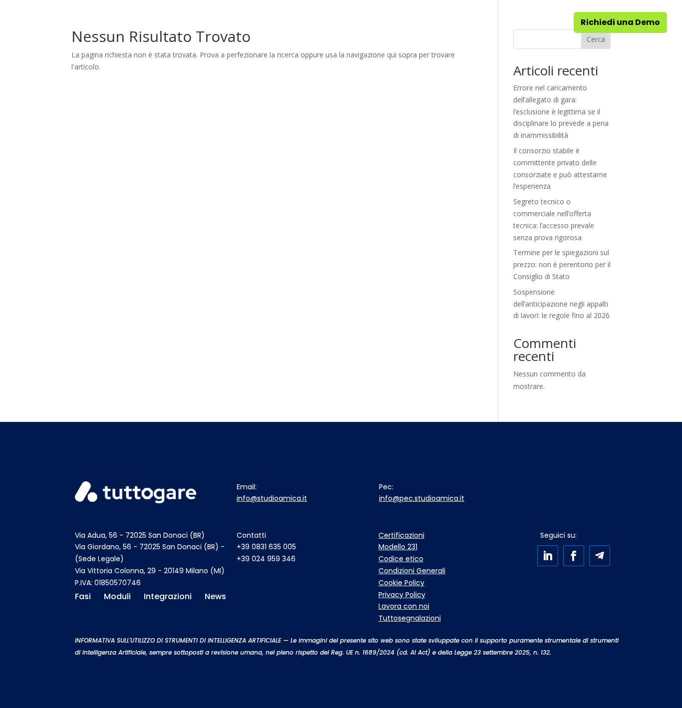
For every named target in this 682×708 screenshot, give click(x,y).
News (423, 22)
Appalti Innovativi (303, 22)
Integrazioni (375, 22)
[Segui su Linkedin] (547, 555)
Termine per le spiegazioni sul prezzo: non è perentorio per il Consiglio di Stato (562, 264)
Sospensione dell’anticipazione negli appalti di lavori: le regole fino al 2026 (561, 304)
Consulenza (231, 22)
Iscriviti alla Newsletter (503, 22)
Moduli (170, 22)
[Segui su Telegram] (599, 555)
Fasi (126, 22)
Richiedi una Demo (620, 22)
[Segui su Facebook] (573, 555)
